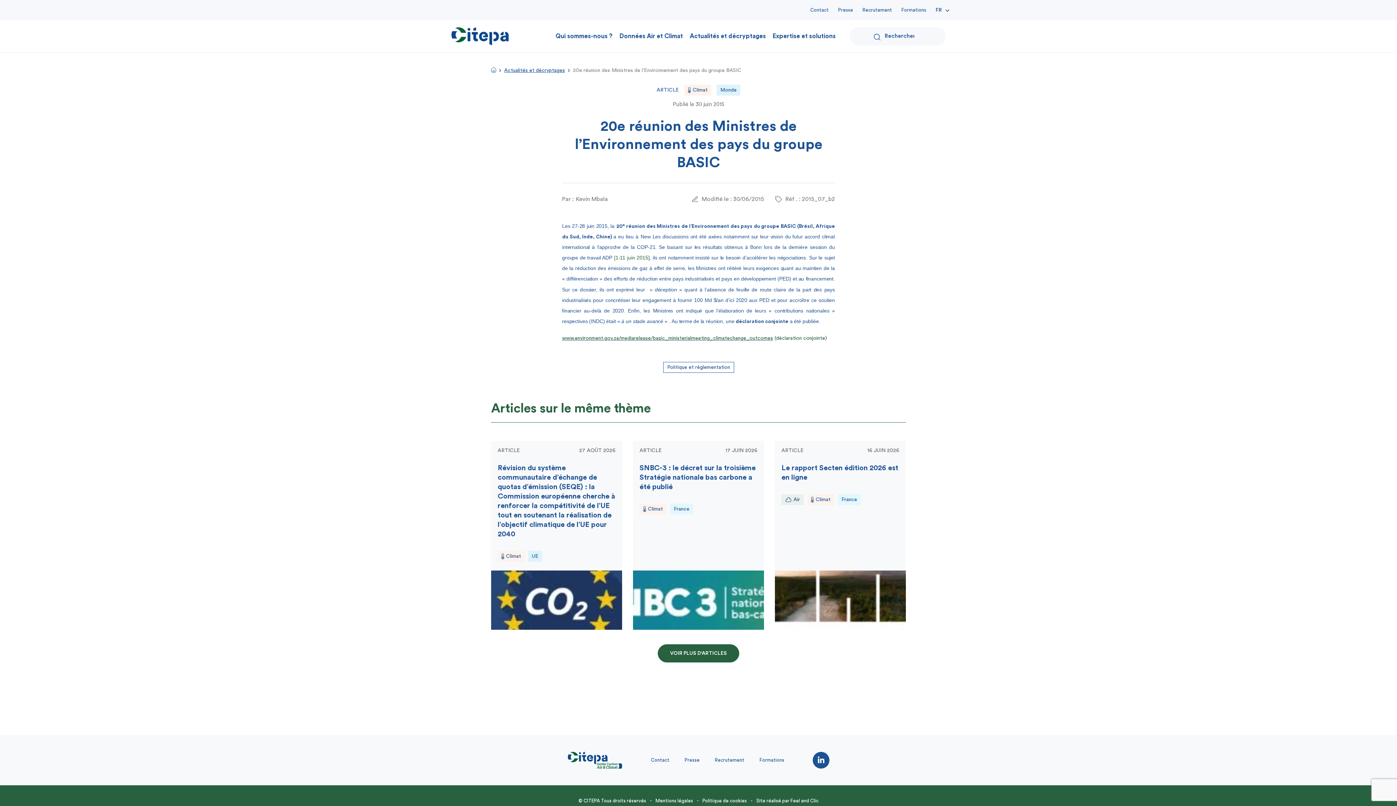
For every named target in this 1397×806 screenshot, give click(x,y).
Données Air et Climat (651, 36)
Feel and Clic (805, 800)
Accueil (493, 70)
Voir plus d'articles (698, 653)
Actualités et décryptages (728, 36)
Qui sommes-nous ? (584, 36)
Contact (819, 10)
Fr (939, 10)
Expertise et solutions (804, 36)
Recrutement (877, 10)
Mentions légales (674, 800)
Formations (914, 10)
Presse (845, 10)
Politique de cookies (725, 800)
